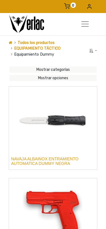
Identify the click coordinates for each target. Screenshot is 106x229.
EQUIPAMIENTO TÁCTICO (37, 48)
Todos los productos (36, 42)
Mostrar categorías (53, 69)
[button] (92, 50)
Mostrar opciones (53, 78)
